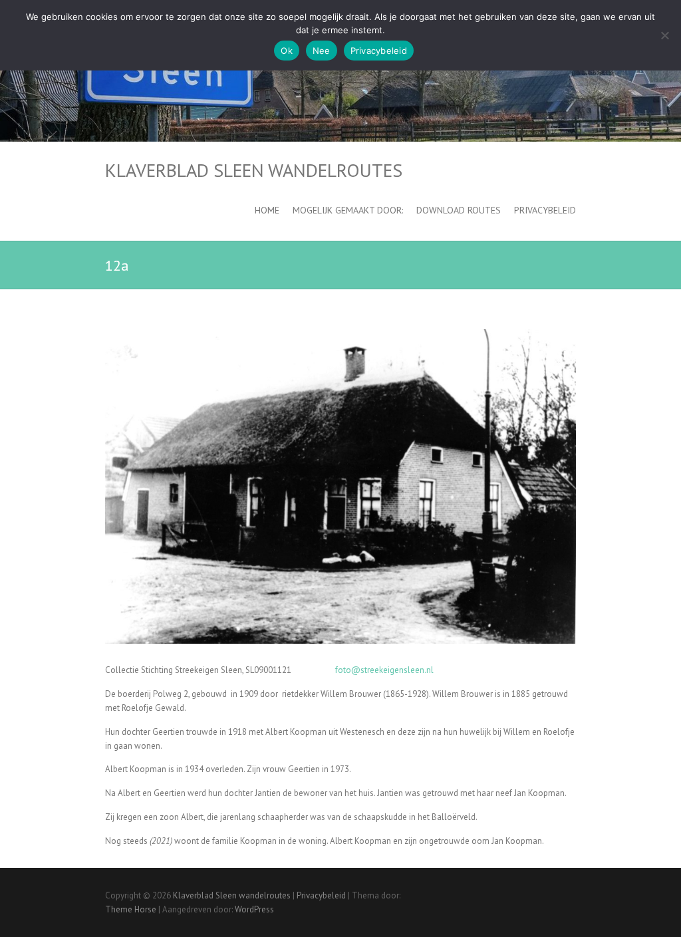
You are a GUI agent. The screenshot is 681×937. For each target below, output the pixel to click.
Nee (322, 50)
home (267, 210)
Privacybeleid (545, 210)
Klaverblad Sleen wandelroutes (253, 170)
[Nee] (664, 35)
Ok (287, 50)
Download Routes (458, 210)
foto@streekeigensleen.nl (384, 670)
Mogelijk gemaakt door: (348, 210)
